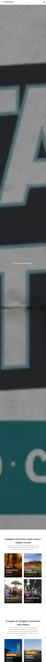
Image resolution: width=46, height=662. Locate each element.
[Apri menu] (44, 2)
